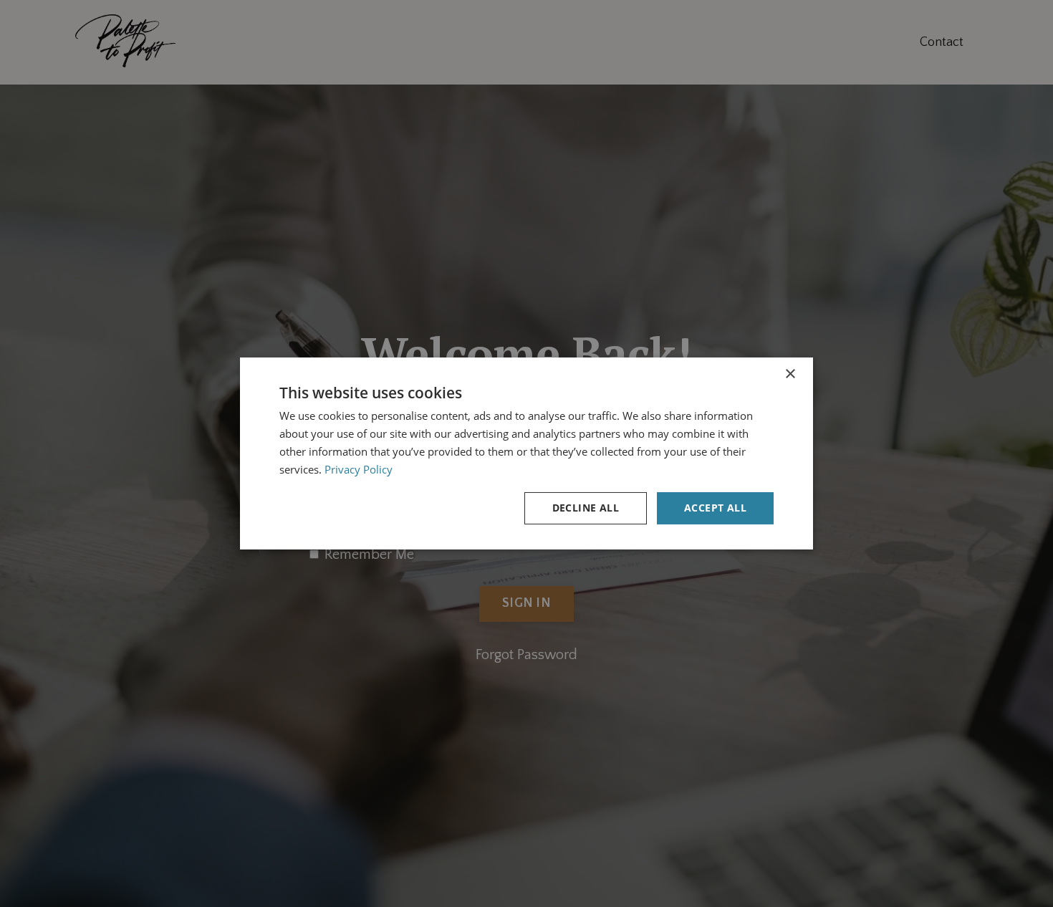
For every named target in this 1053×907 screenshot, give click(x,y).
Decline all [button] (585, 507)
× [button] (789, 374)
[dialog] (526, 453)
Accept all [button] (715, 507)
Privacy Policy (358, 469)
